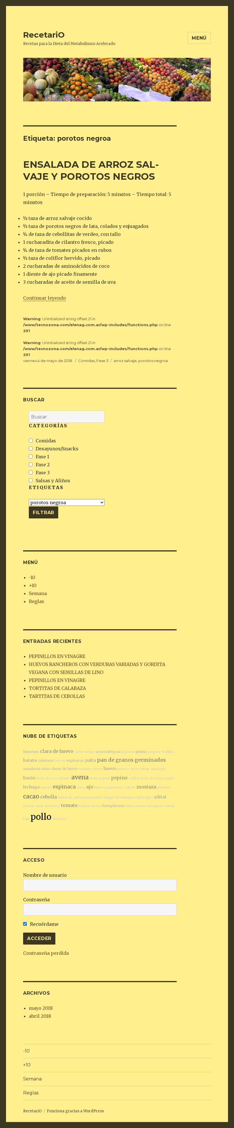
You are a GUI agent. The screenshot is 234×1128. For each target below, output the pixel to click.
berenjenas (155, 806)
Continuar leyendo (44, 298)
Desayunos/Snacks (56, 448)
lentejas (84, 806)
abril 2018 (40, 1016)
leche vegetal (100, 778)
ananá (169, 778)
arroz (95, 806)
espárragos (144, 797)
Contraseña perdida (46, 953)
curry (81, 787)
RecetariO (44, 35)
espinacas (75, 760)
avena (80, 777)
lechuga (31, 787)
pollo (41, 817)
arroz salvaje (125, 360)
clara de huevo (56, 751)
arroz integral (108, 751)
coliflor (134, 778)
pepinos (128, 752)
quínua (141, 751)
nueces (46, 787)
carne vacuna (84, 752)
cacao (31, 796)
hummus (31, 751)
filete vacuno (136, 806)
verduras (59, 819)
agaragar (158, 769)
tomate (69, 805)
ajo (89, 787)
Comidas (86, 360)
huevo (109, 768)
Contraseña (36, 899)
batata (30, 760)
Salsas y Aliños (52, 480)
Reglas (36, 601)
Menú (199, 38)
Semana (38, 593)
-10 (32, 577)
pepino (119, 777)
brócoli (60, 761)
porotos (123, 769)
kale (26, 819)
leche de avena (152, 778)
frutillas (168, 752)
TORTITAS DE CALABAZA (57, 688)
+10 (33, 585)
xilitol (160, 797)
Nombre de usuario (45, 875)
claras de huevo (64, 769)
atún (45, 769)
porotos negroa (153, 360)
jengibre (154, 752)
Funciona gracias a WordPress (75, 1111)
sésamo (64, 778)
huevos (100, 787)
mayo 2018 (41, 1008)
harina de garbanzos (74, 797)
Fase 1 (42, 456)
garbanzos (115, 787)
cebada (129, 787)
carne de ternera (47, 806)
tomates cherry (90, 769)
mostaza (146, 787)
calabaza (45, 760)
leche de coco (47, 778)
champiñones (113, 806)
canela (169, 806)
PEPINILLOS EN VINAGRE (57, 656)
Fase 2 (42, 464)
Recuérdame (43, 924)
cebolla (48, 797)
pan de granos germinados (131, 760)
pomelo (96, 797)
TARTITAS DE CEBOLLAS (57, 696)
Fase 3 (102, 360)
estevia (28, 806)
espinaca (64, 786)
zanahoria (32, 769)
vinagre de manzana (118, 797)
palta (90, 760)
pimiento (164, 787)
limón (29, 777)
